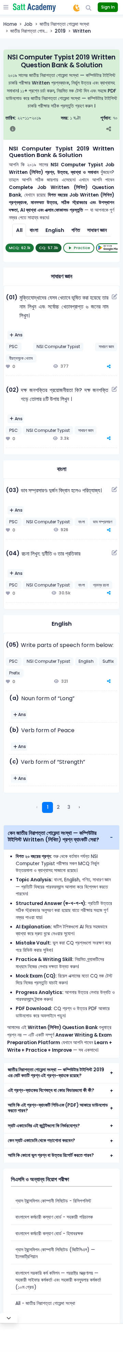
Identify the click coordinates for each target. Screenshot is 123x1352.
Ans (19, 335)
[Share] (112, 129)
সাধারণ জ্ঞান (97, 230)
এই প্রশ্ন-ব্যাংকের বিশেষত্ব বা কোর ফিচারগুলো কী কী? (51, 1090)
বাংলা (34, 230)
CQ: (48, 247)
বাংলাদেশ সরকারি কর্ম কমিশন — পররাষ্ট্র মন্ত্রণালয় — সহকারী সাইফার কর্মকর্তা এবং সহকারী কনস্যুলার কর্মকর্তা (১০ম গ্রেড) (58, 1280)
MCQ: (19, 247)
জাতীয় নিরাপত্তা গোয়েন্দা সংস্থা (64, 24)
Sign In (108, 7)
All (19, 230)
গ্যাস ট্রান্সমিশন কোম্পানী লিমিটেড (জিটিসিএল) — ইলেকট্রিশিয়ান (55, 1253)
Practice (82, 247)
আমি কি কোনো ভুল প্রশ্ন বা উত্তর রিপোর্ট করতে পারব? (51, 1155)
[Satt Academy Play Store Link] (108, 248)
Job (28, 24)
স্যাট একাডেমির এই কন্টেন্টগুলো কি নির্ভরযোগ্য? (44, 1125)
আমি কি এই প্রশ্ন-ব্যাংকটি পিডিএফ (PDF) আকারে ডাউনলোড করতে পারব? (58, 1108)
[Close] (8, 1318)
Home (10, 24)
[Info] (12, 129)
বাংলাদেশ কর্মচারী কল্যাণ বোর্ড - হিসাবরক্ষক (49, 1233)
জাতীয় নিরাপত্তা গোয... (28, 31)
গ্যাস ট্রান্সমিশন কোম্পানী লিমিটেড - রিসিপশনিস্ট (53, 1201)
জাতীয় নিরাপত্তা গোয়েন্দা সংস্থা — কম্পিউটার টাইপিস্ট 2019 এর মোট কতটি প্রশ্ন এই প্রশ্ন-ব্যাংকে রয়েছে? (56, 1072)
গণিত (75, 230)
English (54, 230)
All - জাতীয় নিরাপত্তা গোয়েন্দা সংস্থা (45, 1303)
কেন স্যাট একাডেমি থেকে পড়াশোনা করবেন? (41, 1140)
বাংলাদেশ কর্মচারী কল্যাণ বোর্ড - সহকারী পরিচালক (54, 1217)
